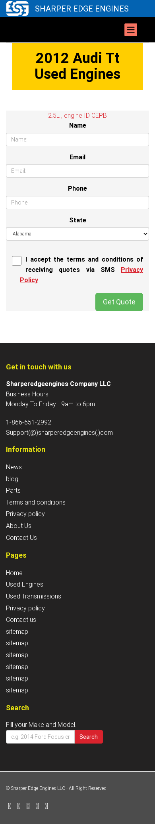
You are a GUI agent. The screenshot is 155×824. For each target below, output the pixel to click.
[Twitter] (19, 807)
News (14, 467)
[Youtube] (46, 807)
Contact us (21, 619)
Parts (13, 490)
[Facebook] (10, 807)
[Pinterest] (37, 807)
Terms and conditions (36, 502)
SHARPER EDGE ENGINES (82, 8)
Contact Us (21, 537)
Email (77, 157)
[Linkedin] (28, 807)
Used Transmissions (33, 596)
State (77, 220)
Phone (77, 188)
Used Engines (24, 584)
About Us (18, 526)
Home (14, 573)
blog (12, 479)
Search (88, 737)
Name (77, 125)
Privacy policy (25, 514)
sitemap (17, 631)
